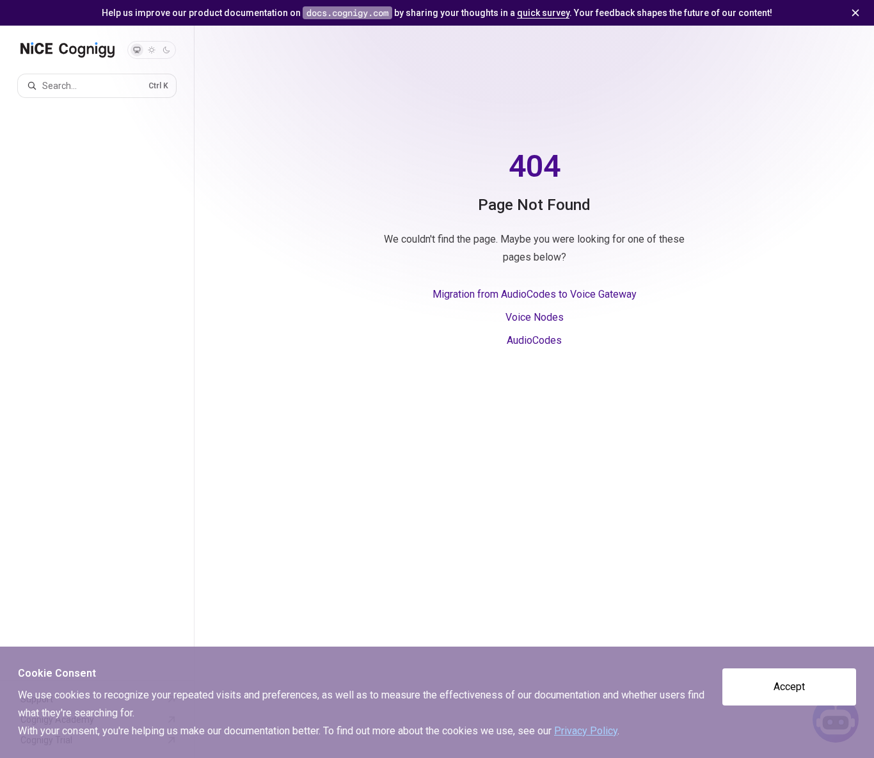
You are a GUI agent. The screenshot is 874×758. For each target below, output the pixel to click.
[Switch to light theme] (151, 50)
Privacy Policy (585, 731)
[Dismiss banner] (855, 12)
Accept (789, 687)
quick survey (543, 13)
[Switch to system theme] (137, 50)
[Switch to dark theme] (166, 50)
